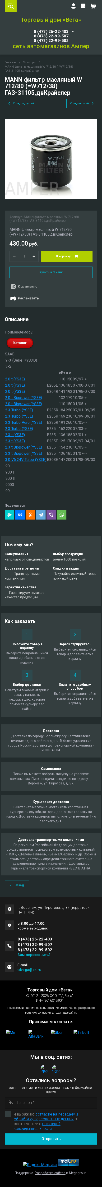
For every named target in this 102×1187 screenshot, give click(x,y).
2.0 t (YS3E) (15, 379)
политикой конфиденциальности (37, 1126)
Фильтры (29, 62)
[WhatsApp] (61, 515)
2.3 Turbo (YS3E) (19, 410)
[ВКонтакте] (20, 515)
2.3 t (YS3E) (15, 435)
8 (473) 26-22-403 (51, 31)
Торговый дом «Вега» (51, 20)
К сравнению (27, 286)
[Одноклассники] (30, 515)
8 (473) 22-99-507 (51, 36)
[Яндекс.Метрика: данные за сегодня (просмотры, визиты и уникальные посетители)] (40, 1165)
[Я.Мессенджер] (9, 515)
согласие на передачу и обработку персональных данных (46, 1116)
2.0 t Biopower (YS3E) (23, 397)
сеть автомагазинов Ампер (51, 46)
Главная (11, 62)
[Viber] (51, 515)
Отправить (51, 1138)
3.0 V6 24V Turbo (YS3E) (25, 459)
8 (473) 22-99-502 (51, 40)
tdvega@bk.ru (29, 970)
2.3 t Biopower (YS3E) (23, 447)
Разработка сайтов (50, 1173)
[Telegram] (41, 515)
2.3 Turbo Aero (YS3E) (23, 422)
